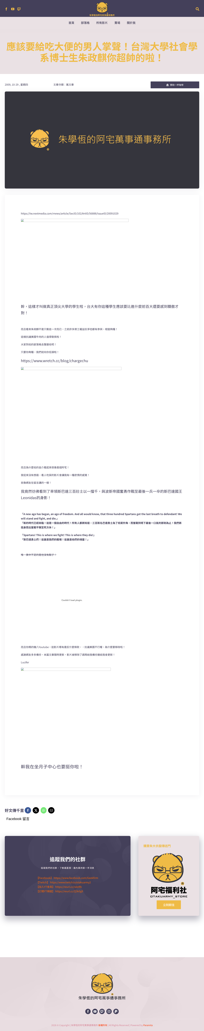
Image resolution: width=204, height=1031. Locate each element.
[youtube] (12, 9)
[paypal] (116, 1011)
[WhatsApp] (43, 810)
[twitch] (19, 9)
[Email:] (51, 810)
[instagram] (109, 1011)
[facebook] (6, 9)
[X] (36, 810)
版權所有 (102, 1025)
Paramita (148, 1025)
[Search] (197, 9)
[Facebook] (28, 810)
